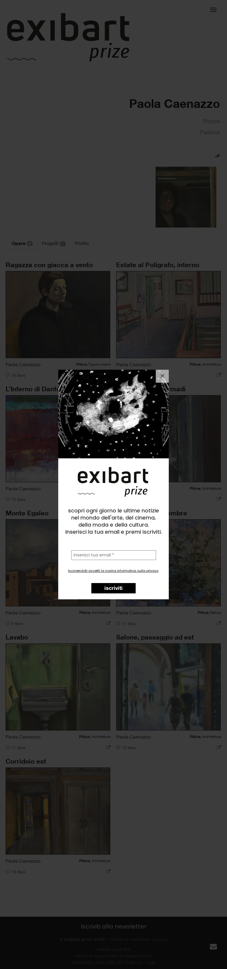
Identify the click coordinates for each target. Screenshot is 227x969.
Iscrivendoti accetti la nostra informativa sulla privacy (113, 570)
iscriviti (113, 588)
